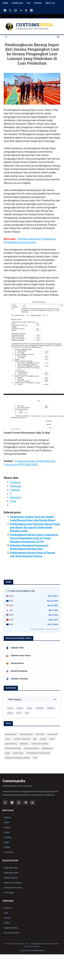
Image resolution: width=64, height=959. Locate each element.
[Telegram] (20, 10)
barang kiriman (26, 734)
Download (17, 3)
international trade (13, 748)
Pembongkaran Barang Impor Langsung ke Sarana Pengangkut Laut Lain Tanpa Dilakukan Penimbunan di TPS (34, 538)
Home (5, 3)
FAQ (28, 3)
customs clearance (21, 739)
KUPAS (7, 847)
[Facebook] (4, 10)
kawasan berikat (31, 748)
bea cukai (40, 734)
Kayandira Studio (37, 950)
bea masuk (52, 734)
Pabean (51, 708)
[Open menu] (6, 37)
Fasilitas (39, 708)
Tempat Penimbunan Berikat (17, 758)
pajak (7, 753)
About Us (50, 3)
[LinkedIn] (31, 10)
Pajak (10, 713)
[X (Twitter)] (18, 802)
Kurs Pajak (9, 892)
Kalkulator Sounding (13, 887)
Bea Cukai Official (12, 933)
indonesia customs (40, 744)
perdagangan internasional (38, 753)
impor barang (11, 744)
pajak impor (18, 753)
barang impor (11, 734)
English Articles (11, 928)
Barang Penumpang (12, 882)
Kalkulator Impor (11, 873)
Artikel (7, 923)
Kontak (38, 3)
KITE (19, 713)
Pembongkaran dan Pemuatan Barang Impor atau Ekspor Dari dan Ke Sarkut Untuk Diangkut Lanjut (35, 528)
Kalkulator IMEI (11, 868)
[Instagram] (15, 10)
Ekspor (20, 708)
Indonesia (24, 744)
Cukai (29, 708)
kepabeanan (47, 748)
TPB (27, 713)
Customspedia (34, 25)
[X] (10, 10)
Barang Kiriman (11, 878)
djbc (35, 739)
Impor (10, 708)
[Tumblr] (26, 10)
